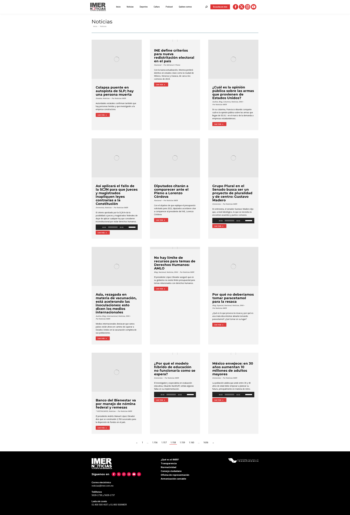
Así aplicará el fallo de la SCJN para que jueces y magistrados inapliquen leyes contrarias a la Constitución (117, 195)
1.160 (191, 442)
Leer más (101, 115)
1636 (205, 442)
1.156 (155, 442)
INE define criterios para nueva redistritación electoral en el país (174, 55)
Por (119, 98)
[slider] (132, 226)
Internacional (112, 316)
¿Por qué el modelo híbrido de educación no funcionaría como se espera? (174, 368)
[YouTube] (134, 474)
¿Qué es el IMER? (170, 459)
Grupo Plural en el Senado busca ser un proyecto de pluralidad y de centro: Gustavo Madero (232, 193)
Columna (227, 102)
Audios (215, 102)
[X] (119, 474)
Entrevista (100, 207)
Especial (220, 305)
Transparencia (169, 463)
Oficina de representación (175, 475)
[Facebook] (114, 474)
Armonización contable (173, 478)
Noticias (106, 98)
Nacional (157, 65)
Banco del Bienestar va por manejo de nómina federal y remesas (116, 403)
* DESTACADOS (102, 411)
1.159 (182, 442)
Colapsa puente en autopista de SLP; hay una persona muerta (115, 90)
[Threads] (129, 474)
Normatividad (168, 467)
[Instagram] (124, 474)
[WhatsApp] (139, 474)
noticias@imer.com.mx (102, 486)
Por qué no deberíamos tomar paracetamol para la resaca (233, 298)
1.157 (164, 442)
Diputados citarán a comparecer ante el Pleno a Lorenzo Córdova (171, 191)
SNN (241, 102)
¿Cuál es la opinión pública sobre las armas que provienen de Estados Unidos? (233, 92)
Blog (220, 102)
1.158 (173, 442)
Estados (99, 98)
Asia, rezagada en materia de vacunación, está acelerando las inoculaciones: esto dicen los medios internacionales (116, 303)
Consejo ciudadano (171, 471)
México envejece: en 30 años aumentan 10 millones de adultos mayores (232, 368)
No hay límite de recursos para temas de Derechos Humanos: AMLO (174, 263)
